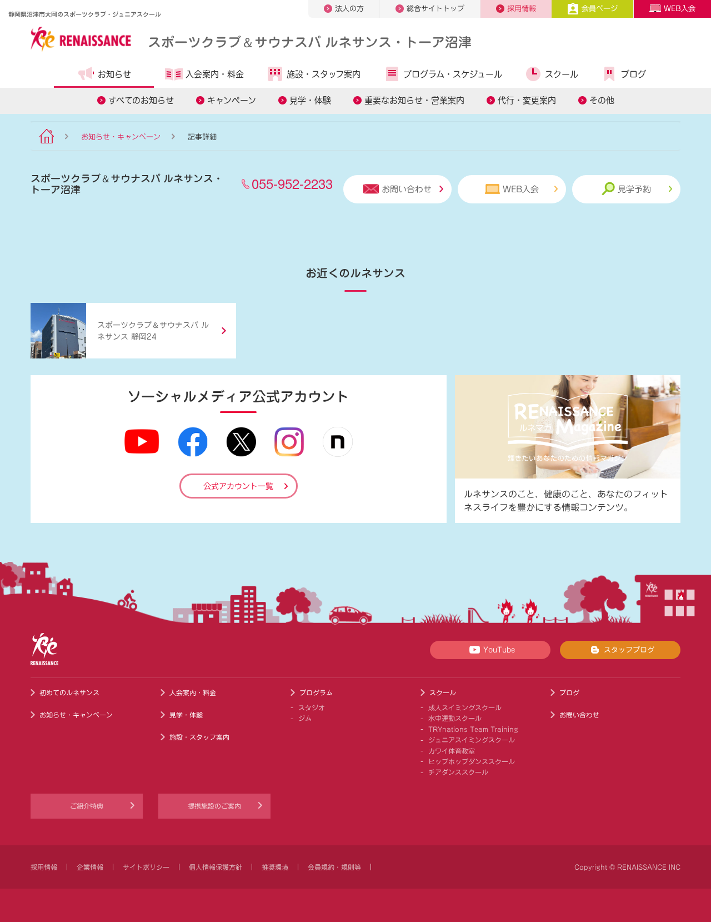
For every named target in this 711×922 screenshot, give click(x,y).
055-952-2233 (292, 183)
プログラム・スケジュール (452, 74)
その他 (601, 100)
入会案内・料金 (215, 74)
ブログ (633, 74)
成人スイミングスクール (465, 707)
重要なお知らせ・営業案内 (414, 100)
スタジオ (311, 707)
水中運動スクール (455, 718)
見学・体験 (310, 100)
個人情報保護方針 (215, 867)
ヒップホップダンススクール (471, 761)
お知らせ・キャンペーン (121, 137)
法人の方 (349, 8)
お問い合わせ (407, 189)
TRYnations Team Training (473, 729)
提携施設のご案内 (214, 806)
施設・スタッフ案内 (323, 74)
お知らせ (114, 74)
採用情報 (521, 8)
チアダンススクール (458, 772)
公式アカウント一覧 (238, 486)
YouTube (499, 650)
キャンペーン (231, 100)
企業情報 (90, 867)
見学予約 (634, 189)
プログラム (316, 692)
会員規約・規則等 (334, 867)
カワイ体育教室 (451, 750)
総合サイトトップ (435, 8)
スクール (561, 74)
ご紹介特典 (86, 806)
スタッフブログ (629, 650)
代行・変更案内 (527, 100)
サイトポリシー (146, 867)
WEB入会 (679, 8)
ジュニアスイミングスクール (471, 739)
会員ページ (600, 8)
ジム (305, 718)
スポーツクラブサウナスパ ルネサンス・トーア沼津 (310, 41)
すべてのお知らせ (141, 100)
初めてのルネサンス (69, 692)
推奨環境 (275, 867)
